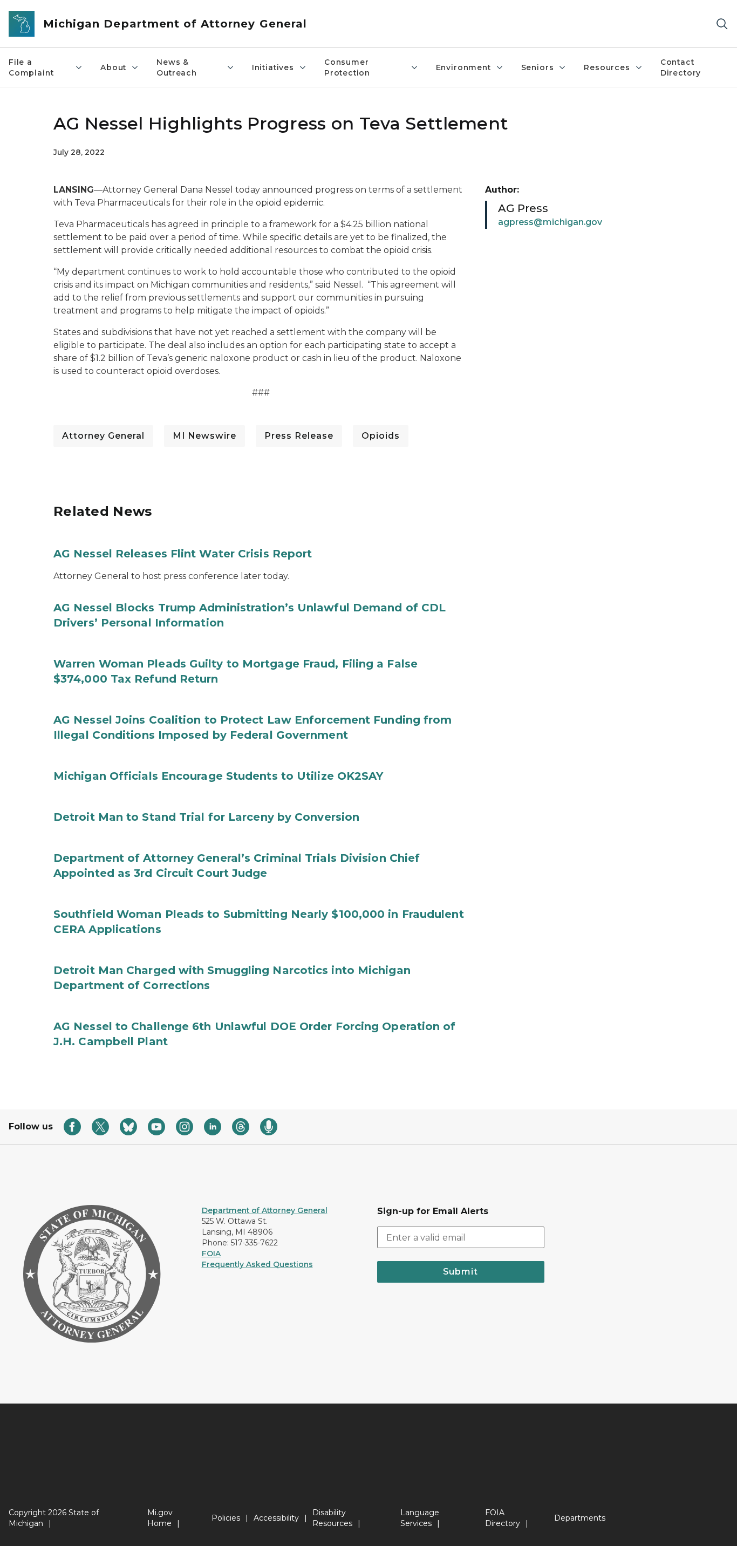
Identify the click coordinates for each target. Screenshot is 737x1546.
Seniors (537, 67)
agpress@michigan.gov (550, 222)
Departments (579, 1518)
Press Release (298, 436)
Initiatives (273, 67)
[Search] (721, 24)
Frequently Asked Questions (257, 1264)
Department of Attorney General (264, 1210)
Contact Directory (680, 67)
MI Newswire (204, 436)
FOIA (211, 1253)
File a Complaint (31, 67)
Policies (225, 1518)
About (113, 67)
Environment (463, 67)
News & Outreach (176, 67)
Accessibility (276, 1518)
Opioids (380, 436)
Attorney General (103, 436)
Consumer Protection (347, 67)
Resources (607, 67)
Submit (460, 1271)
